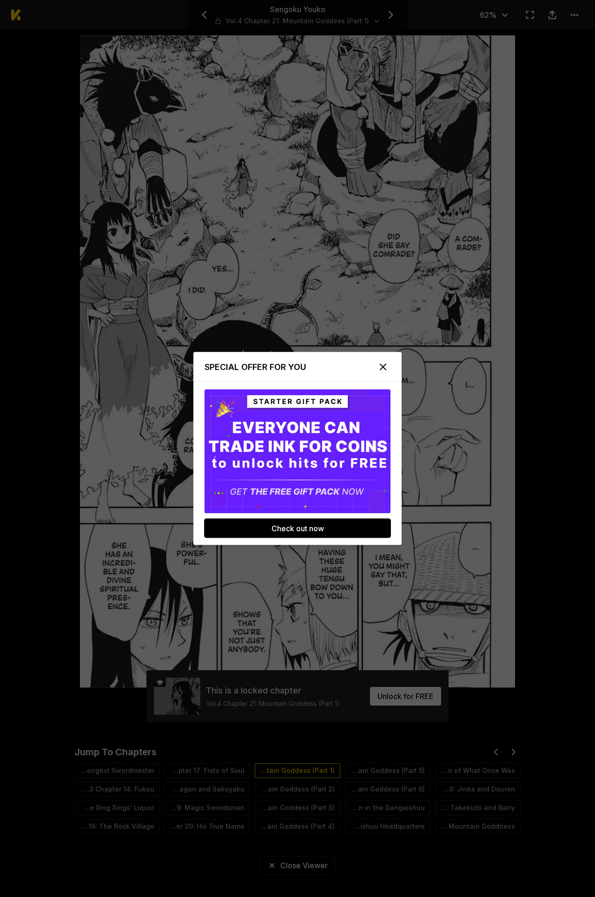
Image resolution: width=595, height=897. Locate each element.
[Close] (383, 367)
